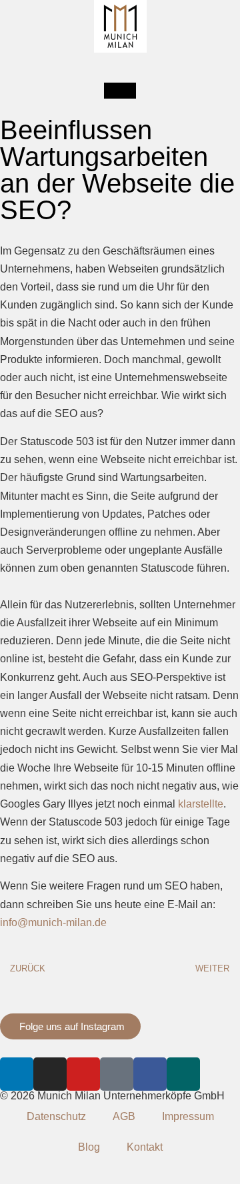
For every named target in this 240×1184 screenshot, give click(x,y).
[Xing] (183, 1074)
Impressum (188, 1116)
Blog (89, 1147)
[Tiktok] (116, 1074)
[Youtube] (83, 1074)
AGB (124, 1116)
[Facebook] (150, 1074)
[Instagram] (50, 1074)
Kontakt (145, 1147)
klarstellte (200, 804)
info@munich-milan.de (53, 922)
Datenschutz (56, 1116)
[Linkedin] (16, 1074)
